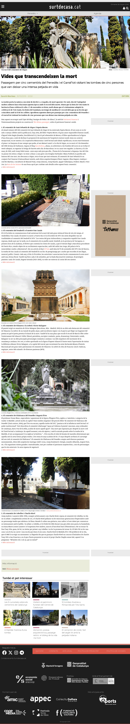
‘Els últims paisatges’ (41, 122)
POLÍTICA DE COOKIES (116, 651)
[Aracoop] (26, 680)
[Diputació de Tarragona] (52, 666)
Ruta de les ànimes (14, 164)
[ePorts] (107, 700)
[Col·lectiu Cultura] (66, 700)
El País (46, 249)
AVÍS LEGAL (67, 651)
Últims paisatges (12, 569)
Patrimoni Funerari (70, 119)
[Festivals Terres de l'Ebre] (41, 714)
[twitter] (10, 654)
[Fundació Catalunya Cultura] (66, 714)
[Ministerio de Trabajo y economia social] (103, 682)
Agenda (97, 13)
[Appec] (41, 700)
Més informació (9, 167)
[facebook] (4, 654)
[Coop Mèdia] (15, 714)
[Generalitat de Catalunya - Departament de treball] (78, 682)
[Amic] (15, 700)
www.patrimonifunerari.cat (53, 510)
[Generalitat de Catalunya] (78, 666)
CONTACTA (53, 651)
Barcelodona (40, 146)
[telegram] (22, 654)
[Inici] (65, 6)
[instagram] (16, 654)
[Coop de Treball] (52, 680)
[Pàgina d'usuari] (124, 9)
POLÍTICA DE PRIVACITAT (88, 651)
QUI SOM (39, 651)
